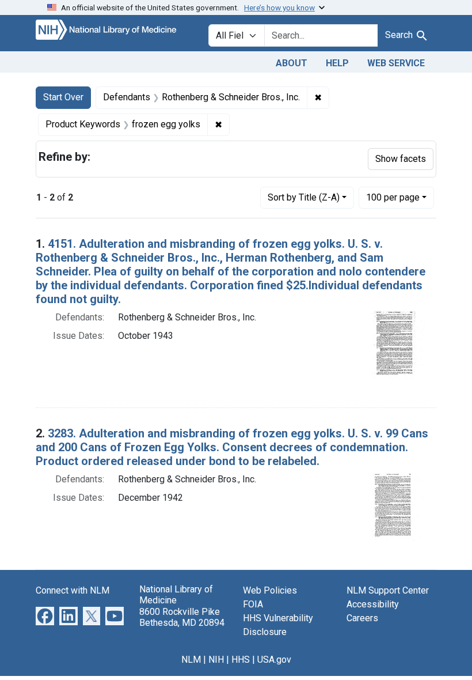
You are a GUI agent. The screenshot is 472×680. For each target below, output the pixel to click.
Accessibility (373, 604)
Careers (362, 618)
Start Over (63, 97)
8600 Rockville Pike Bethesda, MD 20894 (181, 617)
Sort (304, 197)
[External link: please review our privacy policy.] (45, 615)
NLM (191, 659)
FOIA (253, 604)
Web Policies (270, 590)
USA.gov (274, 659)
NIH (216, 659)
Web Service (396, 63)
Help (337, 63)
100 (393, 197)
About (291, 63)
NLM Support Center (388, 590)
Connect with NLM (72, 590)
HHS (240, 659)
